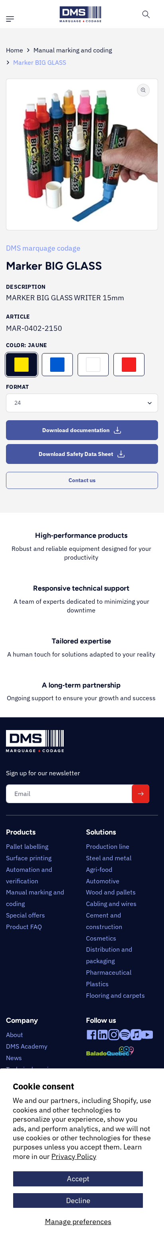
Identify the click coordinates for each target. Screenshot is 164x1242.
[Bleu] (57, 364)
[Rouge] (128, 364)
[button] (12, 19)
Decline (78, 1200)
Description (25, 286)
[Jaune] (21, 364)
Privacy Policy (73, 1156)
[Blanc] (93, 364)
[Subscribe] (140, 793)
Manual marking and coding (72, 50)
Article (18, 316)
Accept (78, 1178)
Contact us (82, 480)
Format (17, 386)
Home (14, 50)
